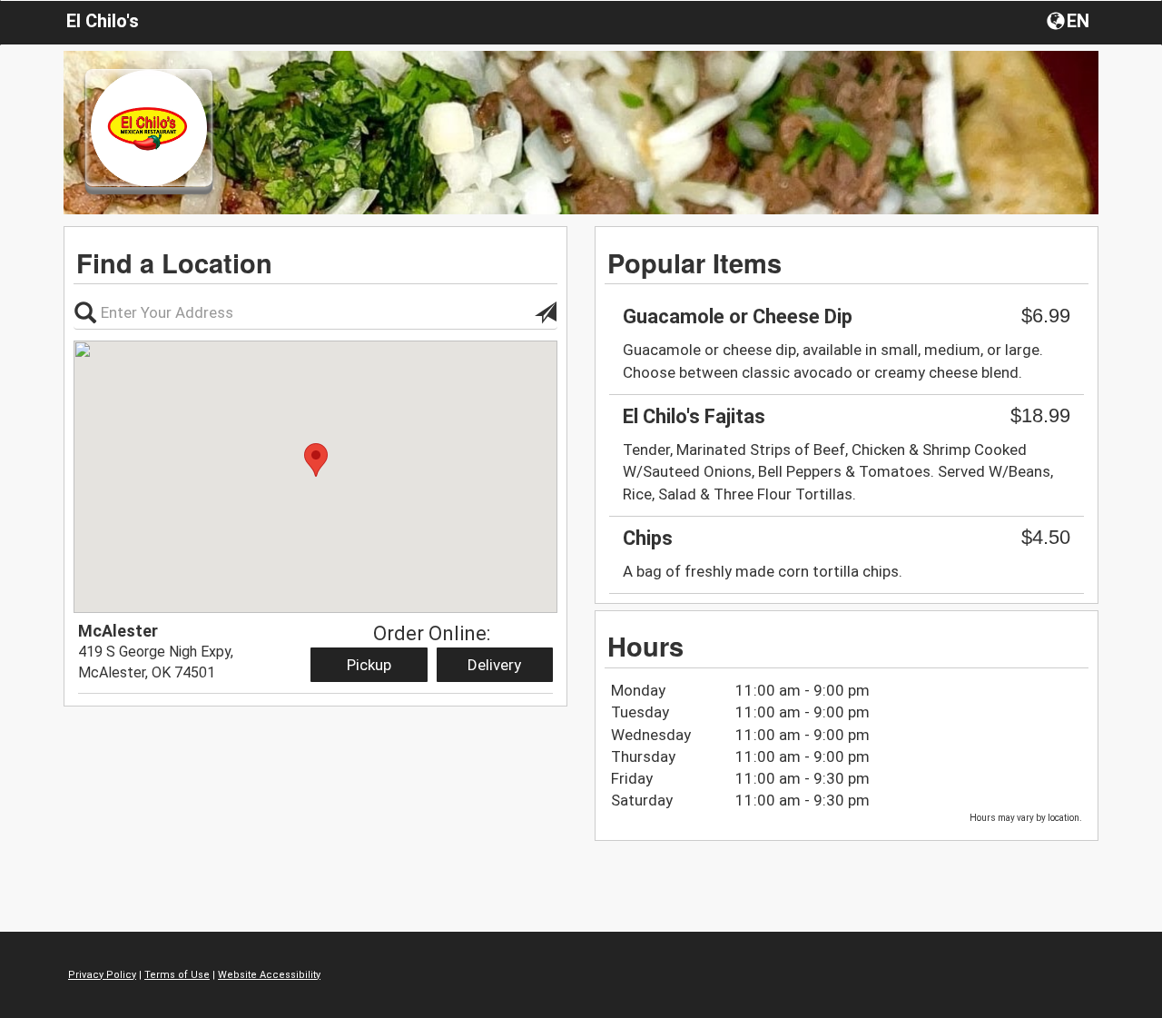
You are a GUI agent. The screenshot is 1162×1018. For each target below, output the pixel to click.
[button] (1070, 20)
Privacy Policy (102, 975)
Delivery (494, 665)
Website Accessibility (269, 975)
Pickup (369, 665)
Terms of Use (177, 975)
